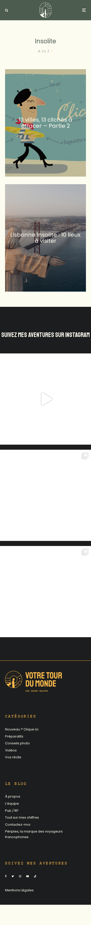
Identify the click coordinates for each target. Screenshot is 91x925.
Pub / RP (11, 810)
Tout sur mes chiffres (22, 817)
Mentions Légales (19, 890)
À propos (12, 796)
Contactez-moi (17, 824)
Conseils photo (17, 743)
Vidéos (11, 750)
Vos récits (13, 757)
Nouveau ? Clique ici (21, 729)
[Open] (45, 399)
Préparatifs (14, 736)
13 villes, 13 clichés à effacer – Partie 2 (45, 123)
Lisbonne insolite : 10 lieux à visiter (45, 238)
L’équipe (12, 803)
